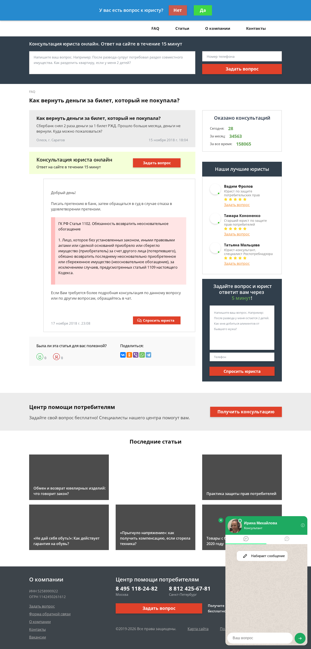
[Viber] (135, 355)
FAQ (155, 28)
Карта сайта (198, 628)
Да (203, 10)
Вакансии (37, 637)
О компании (217, 28)
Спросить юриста (158, 320)
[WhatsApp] (142, 355)
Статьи (182, 28)
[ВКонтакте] (123, 355)
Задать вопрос (242, 69)
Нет (177, 10)
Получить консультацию (246, 412)
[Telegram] (148, 355)
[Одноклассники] (129, 355)
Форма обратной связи (50, 613)
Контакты (256, 28)
